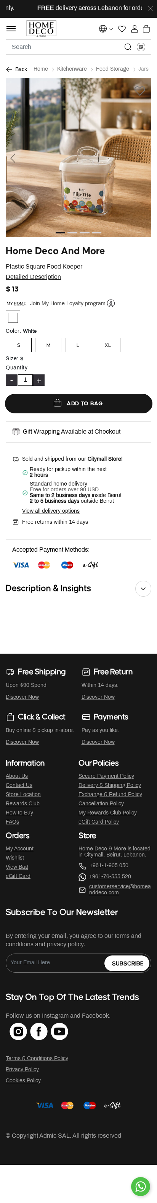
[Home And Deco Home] (41, 28)
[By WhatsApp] (140, 1186)
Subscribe (128, 964)
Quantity (16, 368)
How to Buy (19, 813)
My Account (20, 849)
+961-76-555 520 (110, 876)
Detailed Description (33, 277)
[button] (16, 157)
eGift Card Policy (98, 822)
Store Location (23, 794)
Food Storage (112, 69)
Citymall (93, 855)
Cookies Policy (23, 1080)
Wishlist (15, 858)
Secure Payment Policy (106, 776)
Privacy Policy (22, 1069)
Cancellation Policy (101, 803)
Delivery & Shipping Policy (109, 785)
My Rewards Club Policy (107, 813)
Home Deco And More (55, 251)
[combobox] (78, 47)
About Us (17, 776)
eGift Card (18, 876)
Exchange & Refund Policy (110, 794)
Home (41, 69)
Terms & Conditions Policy (37, 1058)
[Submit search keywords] (128, 47)
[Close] (150, 9)
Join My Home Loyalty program (68, 303)
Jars (143, 69)
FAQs (12, 822)
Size (12, 358)
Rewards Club (23, 803)
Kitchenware (72, 69)
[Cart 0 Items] (146, 29)
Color (13, 331)
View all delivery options (51, 511)
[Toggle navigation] (11, 28)
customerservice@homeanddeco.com (120, 889)
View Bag (17, 867)
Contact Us (19, 785)
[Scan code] (141, 47)
